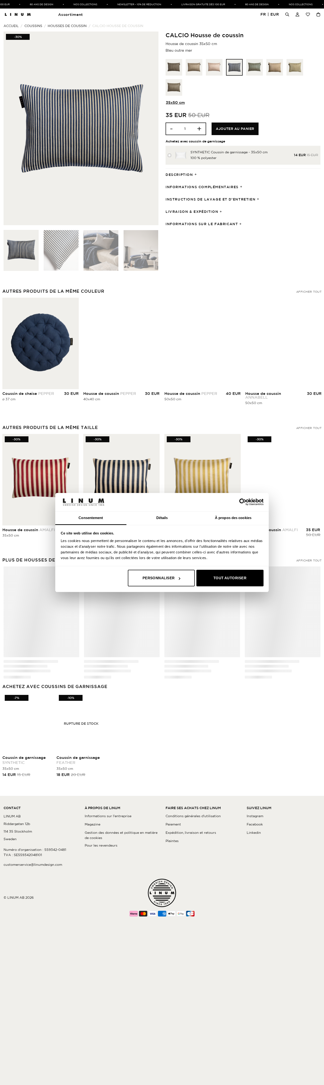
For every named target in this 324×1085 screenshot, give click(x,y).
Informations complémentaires (202, 187)
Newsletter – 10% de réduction (129, 4)
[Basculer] (197, 175)
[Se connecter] (297, 14)
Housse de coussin (109, 393)
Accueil (11, 26)
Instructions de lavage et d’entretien (210, 199)
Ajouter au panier (235, 129)
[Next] (149, 128)
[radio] (174, 67)
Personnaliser (159, 578)
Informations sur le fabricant (202, 224)
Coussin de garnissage (24, 762)
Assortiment (70, 14)
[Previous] (12, 128)
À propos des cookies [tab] (233, 518)
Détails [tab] (162, 518)
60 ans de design (31, 4)
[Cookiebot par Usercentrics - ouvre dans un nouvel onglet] (243, 502)
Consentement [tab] (91, 518)
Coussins (33, 26)
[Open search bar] (287, 14)
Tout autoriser (229, 578)
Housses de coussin (67, 26)
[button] (269, 14)
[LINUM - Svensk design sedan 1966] (18, 14)
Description (179, 175)
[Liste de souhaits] (308, 14)
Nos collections (75, 4)
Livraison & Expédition (192, 212)
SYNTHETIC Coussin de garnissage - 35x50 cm (229, 152)
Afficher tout (309, 291)
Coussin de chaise (28, 393)
